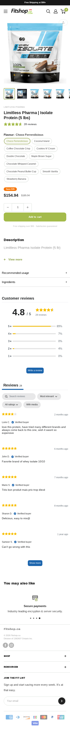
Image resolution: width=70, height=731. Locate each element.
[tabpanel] (35, 481)
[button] (35, 326)
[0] (63, 11)
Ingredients (34, 282)
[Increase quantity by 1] (28, 207)
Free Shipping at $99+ (35, 2)
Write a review (35, 370)
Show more (35, 563)
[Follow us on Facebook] (5, 645)
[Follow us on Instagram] (11, 645)
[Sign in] (55, 11)
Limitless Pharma (14, 107)
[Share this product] (63, 23)
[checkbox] (32, 404)
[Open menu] (5, 11)
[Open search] (48, 11)
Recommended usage (34, 272)
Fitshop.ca (12, 629)
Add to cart (35, 217)
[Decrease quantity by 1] (8, 207)
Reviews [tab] (12, 385)
